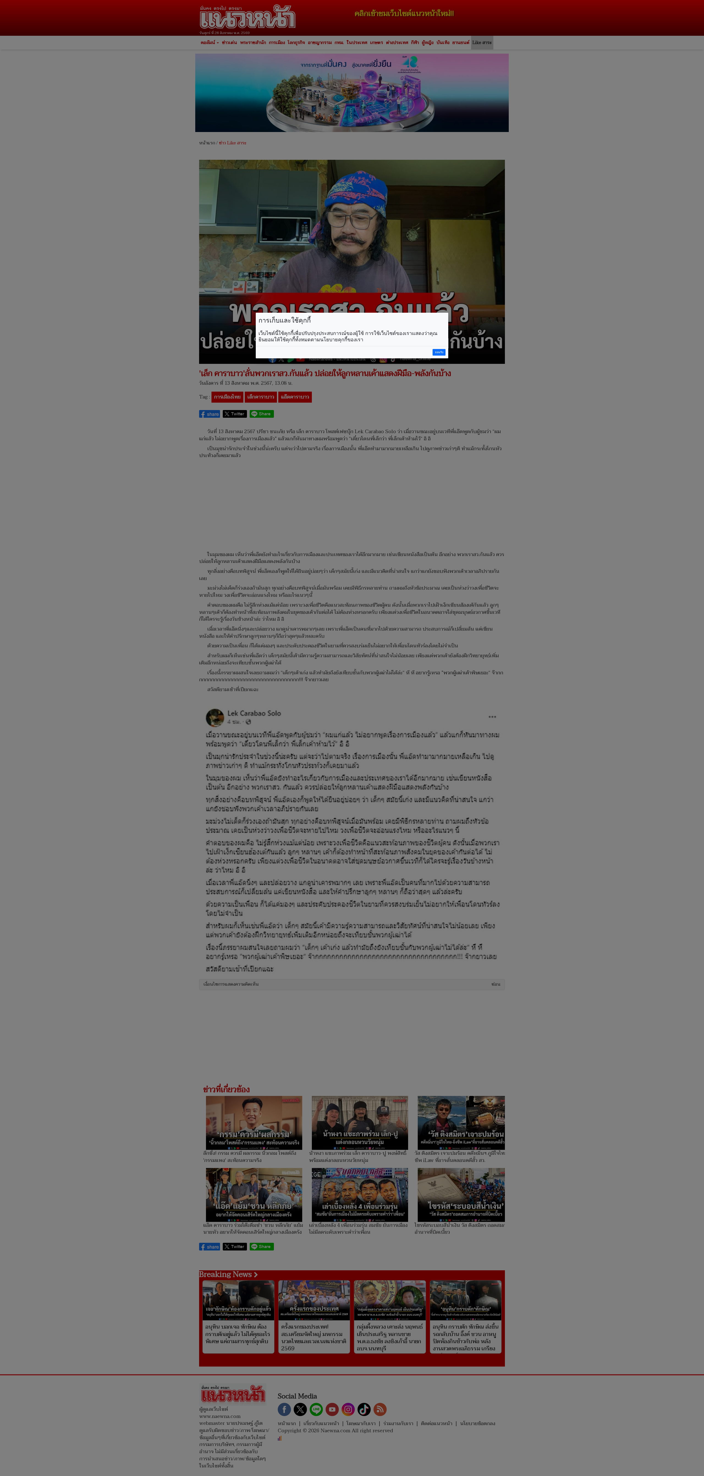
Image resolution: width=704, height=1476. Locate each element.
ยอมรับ (439, 352)
